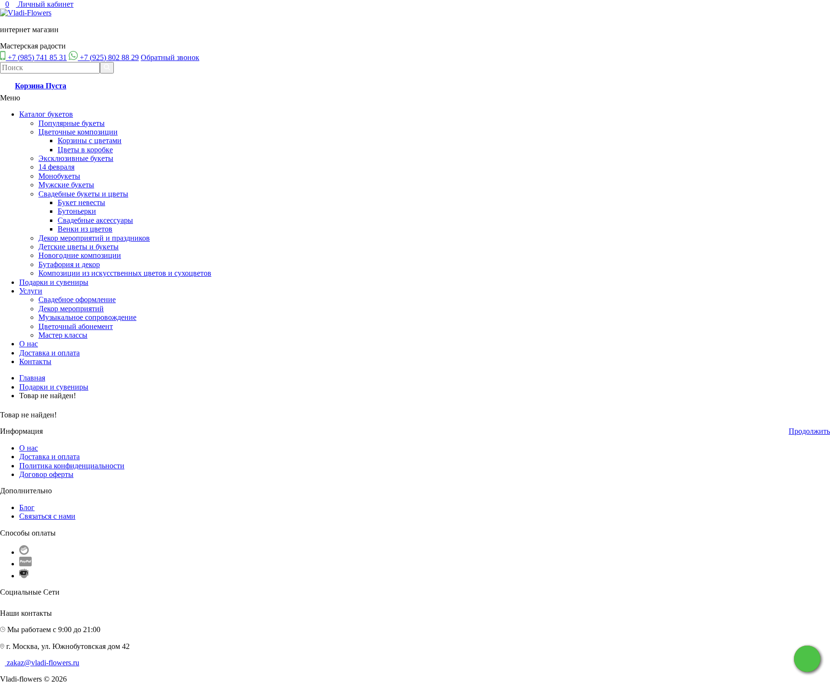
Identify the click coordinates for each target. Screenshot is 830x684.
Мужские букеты (66, 185)
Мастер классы (62, 335)
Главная (32, 378)
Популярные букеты (71, 123)
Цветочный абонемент (75, 326)
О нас (28, 344)
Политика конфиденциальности (71, 466)
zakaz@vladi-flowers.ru (43, 663)
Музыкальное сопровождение (87, 317)
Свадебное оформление (77, 299)
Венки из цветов (85, 229)
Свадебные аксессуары (95, 220)
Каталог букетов (46, 114)
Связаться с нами (47, 516)
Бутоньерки (77, 211)
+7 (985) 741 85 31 (37, 57)
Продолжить (809, 431)
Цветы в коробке (85, 150)
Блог (27, 507)
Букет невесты (81, 202)
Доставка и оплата (49, 353)
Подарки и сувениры (53, 282)
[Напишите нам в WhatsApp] (807, 659)
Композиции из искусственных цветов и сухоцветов (124, 273)
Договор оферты (46, 474)
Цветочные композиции (78, 132)
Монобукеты (59, 176)
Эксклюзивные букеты (75, 158)
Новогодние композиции (79, 255)
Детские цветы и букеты (78, 247)
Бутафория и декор (69, 264)
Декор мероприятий (71, 309)
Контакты (35, 361)
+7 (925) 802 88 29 (109, 57)
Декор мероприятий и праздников (94, 238)
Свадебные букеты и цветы (83, 194)
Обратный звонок (170, 57)
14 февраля (56, 167)
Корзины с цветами (90, 140)
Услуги (30, 291)
